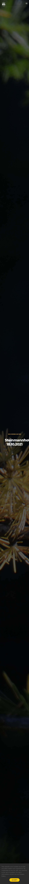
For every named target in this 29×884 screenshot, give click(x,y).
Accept (14, 880)
